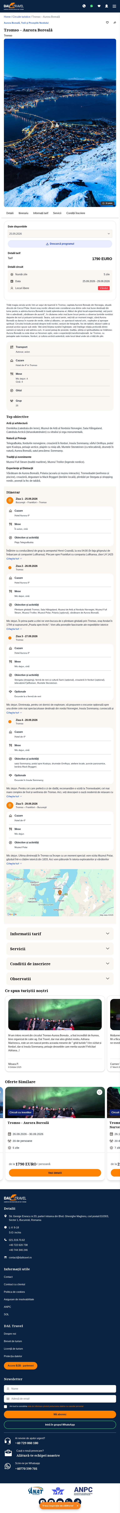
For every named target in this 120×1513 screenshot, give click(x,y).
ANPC (7, 1307)
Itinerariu (23, 213)
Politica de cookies (14, 1292)
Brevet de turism (13, 1341)
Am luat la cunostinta (46, 1406)
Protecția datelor (13, 1356)
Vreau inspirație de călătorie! (57, 1505)
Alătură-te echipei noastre (38, 1455)
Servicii (57, 213)
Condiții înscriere (75, 213)
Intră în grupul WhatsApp (60, 1424)
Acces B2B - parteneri (21, 1365)
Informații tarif (40, 213)
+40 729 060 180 (26, 1443)
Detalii (10, 213)
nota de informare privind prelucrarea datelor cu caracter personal (55, 1406)
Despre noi (10, 1333)
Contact (8, 1277)
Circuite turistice (21, 16)
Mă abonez (60, 1414)
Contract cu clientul (14, 1284)
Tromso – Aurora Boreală (28, 1123)
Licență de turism (13, 1348)
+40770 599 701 (26, 1468)
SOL (6, 1314)
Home (7, 16)
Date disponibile (17, 226)
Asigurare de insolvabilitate (19, 1299)
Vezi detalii (55, 1173)
